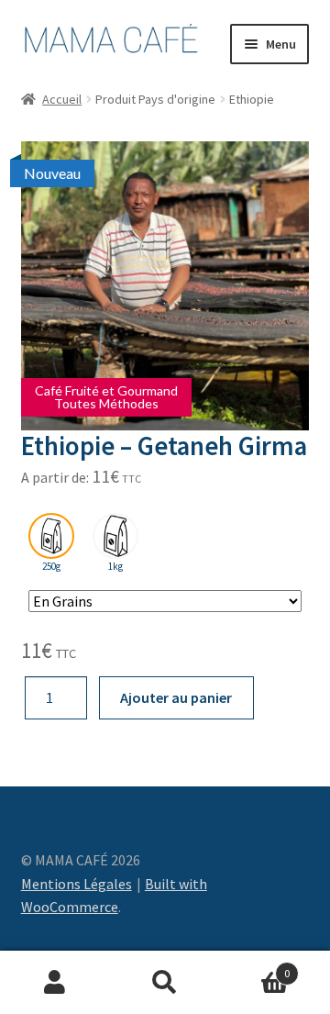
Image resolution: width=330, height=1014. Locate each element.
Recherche (165, 983)
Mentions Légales (76, 884)
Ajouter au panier (176, 697)
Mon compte (55, 983)
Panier (255, 966)
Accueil (62, 99)
